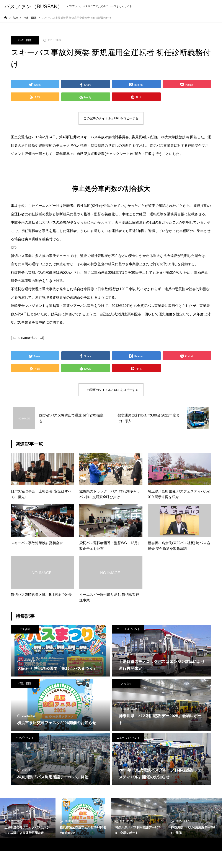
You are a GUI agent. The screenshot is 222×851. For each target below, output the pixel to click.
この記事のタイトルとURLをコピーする (111, 118)
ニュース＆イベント (128, 629)
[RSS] (7, 844)
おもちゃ (126, 683)
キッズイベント (25, 737)
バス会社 (25, 629)
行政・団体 (24, 40)
